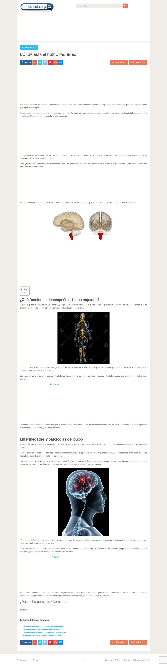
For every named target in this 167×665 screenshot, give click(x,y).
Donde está (21, 660)
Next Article (137, 62)
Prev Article (120, 62)
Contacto (108, 660)
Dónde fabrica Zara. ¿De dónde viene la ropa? (42, 635)
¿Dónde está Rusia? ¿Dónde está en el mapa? (42, 629)
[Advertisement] (102, 24)
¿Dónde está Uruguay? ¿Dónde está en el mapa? (43, 626)
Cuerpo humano (30, 47)
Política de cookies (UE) (141, 660)
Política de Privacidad (122, 660)
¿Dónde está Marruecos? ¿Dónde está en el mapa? (44, 632)
